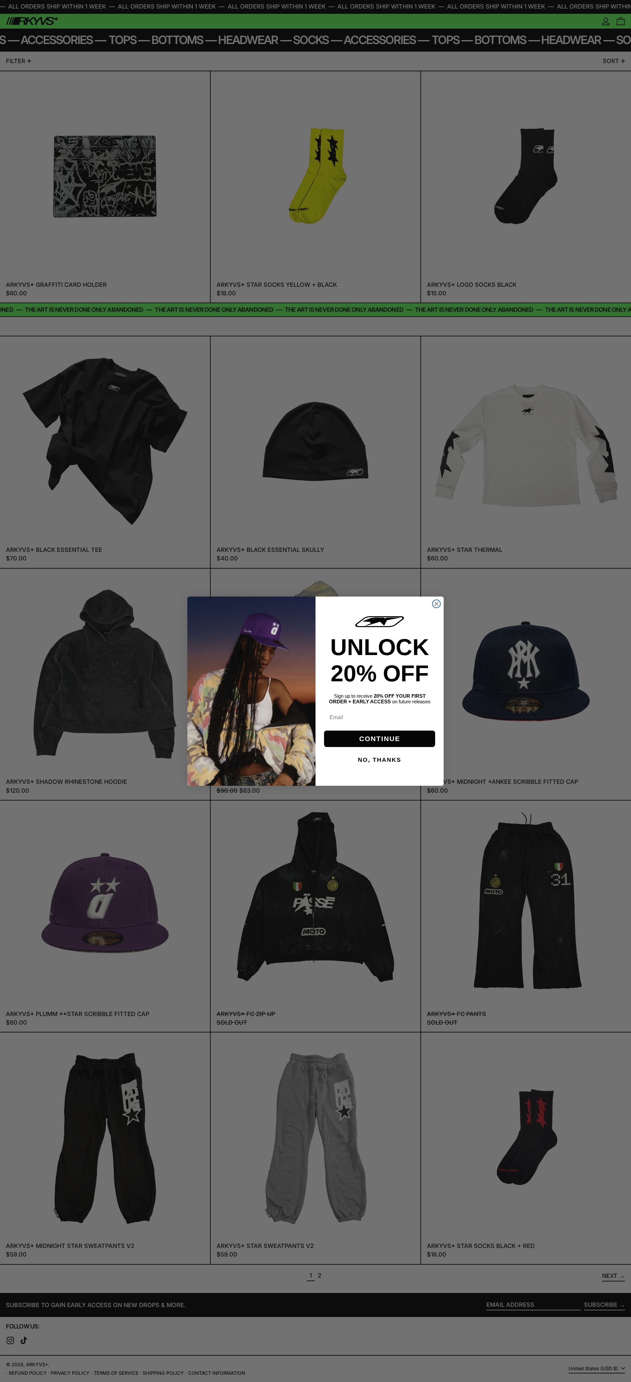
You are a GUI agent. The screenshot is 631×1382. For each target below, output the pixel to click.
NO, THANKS (379, 760)
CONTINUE (379, 738)
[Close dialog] (436, 604)
